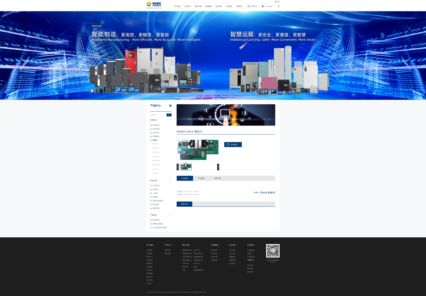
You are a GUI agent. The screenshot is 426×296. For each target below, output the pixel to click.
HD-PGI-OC (155, 173)
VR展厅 (149, 283)
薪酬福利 (232, 257)
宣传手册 (250, 265)
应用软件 (250, 272)
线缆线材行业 (187, 253)
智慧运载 (153, 180)
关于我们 (177, 6)
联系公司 (149, 277)
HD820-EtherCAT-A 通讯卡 (191, 191)
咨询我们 (234, 145)
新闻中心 (149, 257)
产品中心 (187, 6)
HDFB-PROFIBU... (156, 164)
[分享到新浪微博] (266, 192)
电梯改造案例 (198, 270)
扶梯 (195, 267)
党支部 (249, 253)
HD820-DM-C (155, 143)
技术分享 (214, 257)
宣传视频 (149, 273)
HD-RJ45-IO (155, 169)
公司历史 (149, 270)
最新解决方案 (187, 250)
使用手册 (250, 268)
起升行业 (197, 250)
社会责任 (229, 6)
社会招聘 (232, 263)
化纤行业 (185, 263)
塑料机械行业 (187, 260)
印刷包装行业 (198, 260)
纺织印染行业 (198, 253)
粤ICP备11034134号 (200, 292)
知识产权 (149, 280)
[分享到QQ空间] (264, 192)
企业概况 (149, 250)
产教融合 (153, 215)
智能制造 (153, 120)
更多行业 (185, 267)
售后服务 (214, 250)
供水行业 (197, 263)
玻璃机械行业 (198, 257)
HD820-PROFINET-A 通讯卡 (191, 194)
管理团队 (149, 253)
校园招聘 (232, 260)
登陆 (278, 1)
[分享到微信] (274, 192)
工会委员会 (251, 257)
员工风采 (232, 253)
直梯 (183, 270)
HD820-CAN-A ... (156, 156)
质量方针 (149, 263)
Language (268, 6)
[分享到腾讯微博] (269, 192)
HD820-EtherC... (156, 152)
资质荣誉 (149, 260)
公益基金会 (251, 250)
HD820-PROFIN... (156, 160)
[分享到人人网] (271, 192)
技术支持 (214, 253)
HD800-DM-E (155, 148)
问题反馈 (214, 260)
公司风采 (232, 250)
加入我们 (218, 6)
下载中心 (239, 6)
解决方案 (198, 6)
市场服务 (208, 6)
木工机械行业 (187, 257)
